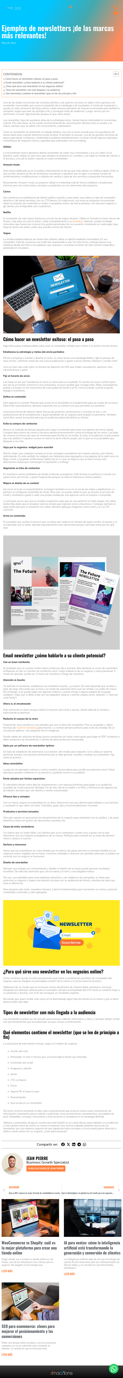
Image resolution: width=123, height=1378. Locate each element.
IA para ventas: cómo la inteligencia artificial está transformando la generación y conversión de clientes (92, 1248)
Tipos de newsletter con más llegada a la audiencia (33, 90)
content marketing (26, 727)
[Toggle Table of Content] (114, 74)
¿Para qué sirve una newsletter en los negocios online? (34, 86)
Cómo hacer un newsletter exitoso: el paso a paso (31, 79)
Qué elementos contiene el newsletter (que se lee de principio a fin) (41, 93)
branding (77, 221)
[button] (70, 7)
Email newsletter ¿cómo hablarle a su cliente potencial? (34, 82)
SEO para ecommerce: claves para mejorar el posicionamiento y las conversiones (28, 1331)
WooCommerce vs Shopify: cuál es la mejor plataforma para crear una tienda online (29, 1248)
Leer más (7, 1271)
